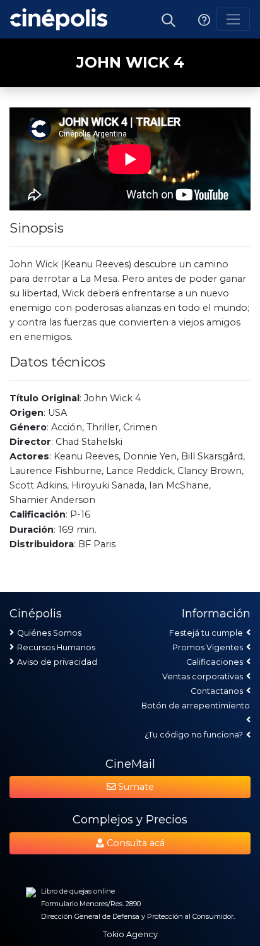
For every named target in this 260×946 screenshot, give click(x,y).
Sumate (134, 786)
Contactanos (217, 691)
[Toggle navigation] (233, 19)
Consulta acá (134, 843)
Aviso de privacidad (57, 662)
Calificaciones (214, 662)
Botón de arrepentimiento (195, 705)
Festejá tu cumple (206, 633)
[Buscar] (168, 19)
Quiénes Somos (49, 633)
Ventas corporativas (202, 676)
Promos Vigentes (207, 647)
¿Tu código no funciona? (194, 734)
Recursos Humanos (56, 647)
